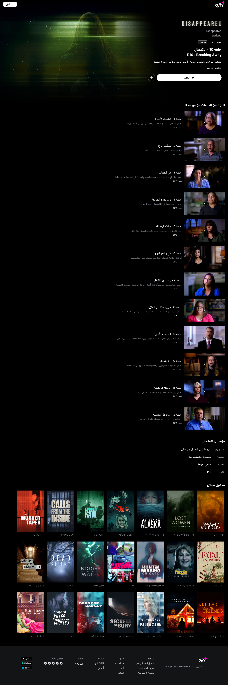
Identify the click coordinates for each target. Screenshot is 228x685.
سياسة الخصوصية (146, 672)
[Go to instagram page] (57, 664)
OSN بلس (99, 663)
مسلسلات (119, 663)
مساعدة (150, 658)
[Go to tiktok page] (53, 664)
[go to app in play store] (26, 663)
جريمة (201, 464)
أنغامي (101, 668)
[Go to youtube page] (49, 664)
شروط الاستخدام (146, 668)
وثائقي (208, 464)
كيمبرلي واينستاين (189, 449)
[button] (10, 4)
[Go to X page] (45, 664)
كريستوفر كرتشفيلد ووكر (199, 457)
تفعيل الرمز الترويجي (145, 663)
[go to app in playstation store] (26, 667)
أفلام (122, 668)
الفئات (121, 672)
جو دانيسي (204, 449)
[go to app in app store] (26, 658)
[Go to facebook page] (61, 664)
